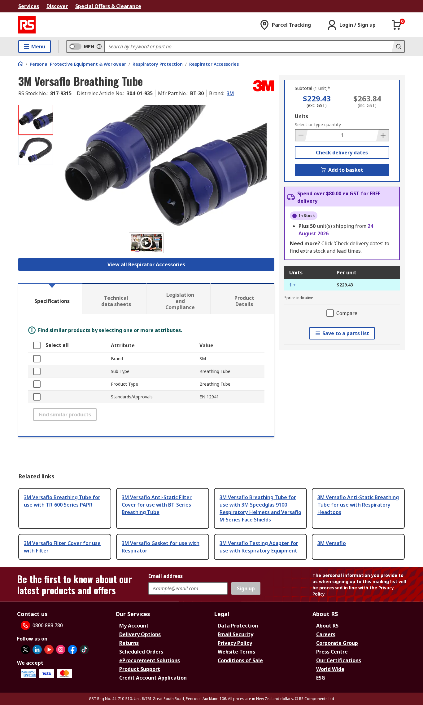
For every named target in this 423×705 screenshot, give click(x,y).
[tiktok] (84, 649)
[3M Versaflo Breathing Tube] (164, 166)
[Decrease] (301, 135)
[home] (20, 63)
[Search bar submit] (398, 46)
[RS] (27, 24)
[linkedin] (37, 649)
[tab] (50, 298)
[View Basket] (397, 24)
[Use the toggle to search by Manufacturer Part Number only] (99, 46)
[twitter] (25, 649)
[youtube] (49, 649)
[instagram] (60, 649)
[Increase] (382, 135)
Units (301, 116)
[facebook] (72, 649)
